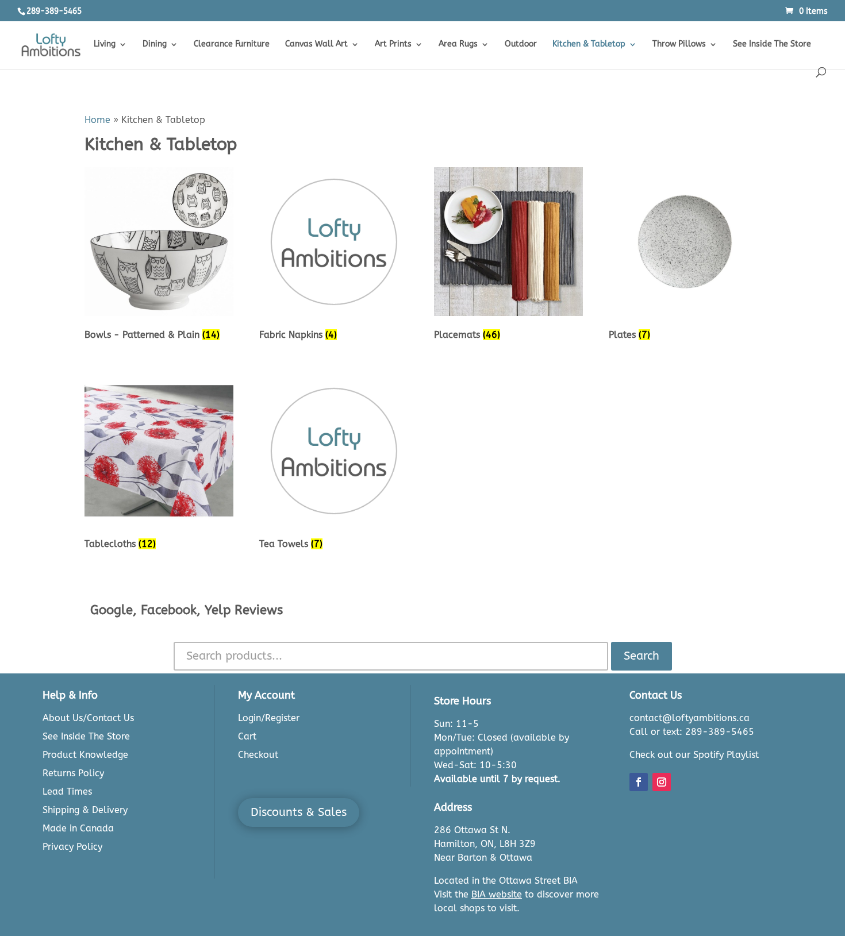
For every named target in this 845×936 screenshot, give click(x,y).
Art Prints (393, 44)
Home (97, 119)
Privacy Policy (72, 846)
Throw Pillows (679, 44)
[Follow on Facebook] (638, 782)
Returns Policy (73, 773)
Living (105, 44)
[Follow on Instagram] (661, 782)
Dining (155, 44)
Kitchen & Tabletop (588, 44)
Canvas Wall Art (316, 44)
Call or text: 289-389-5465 (691, 731)
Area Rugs (458, 44)
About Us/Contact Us (88, 717)
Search (641, 655)
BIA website (496, 894)
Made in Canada (78, 828)
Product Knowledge (85, 754)
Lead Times (67, 791)
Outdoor (521, 44)
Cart (247, 736)
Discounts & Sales (299, 812)
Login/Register (268, 717)
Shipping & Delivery (85, 809)
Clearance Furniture (232, 44)
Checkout (258, 754)
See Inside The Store (772, 44)
